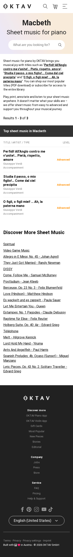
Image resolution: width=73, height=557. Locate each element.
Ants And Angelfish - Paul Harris (25, 350)
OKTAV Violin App (36, 420)
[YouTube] (44, 510)
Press (36, 467)
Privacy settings (32, 540)
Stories (36, 441)
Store (36, 472)
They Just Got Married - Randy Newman (31, 263)
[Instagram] (36, 510)
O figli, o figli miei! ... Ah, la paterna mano (23, 204)
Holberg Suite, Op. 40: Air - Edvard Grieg (31, 325)
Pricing (37, 493)
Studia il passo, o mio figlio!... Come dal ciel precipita (19, 181)
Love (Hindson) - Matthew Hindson (28, 294)
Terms (7, 540)
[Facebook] (22, 510)
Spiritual (9, 244)
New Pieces (36, 436)
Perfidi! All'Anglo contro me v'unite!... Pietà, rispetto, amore (24, 156)
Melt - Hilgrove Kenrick (19, 337)
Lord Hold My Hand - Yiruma (23, 343)
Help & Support (36, 498)
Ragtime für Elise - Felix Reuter (25, 319)
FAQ (36, 488)
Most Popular (36, 431)
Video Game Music (16, 250)
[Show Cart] (55, 6)
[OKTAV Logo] (17, 6)
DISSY (7, 269)
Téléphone (10, 331)
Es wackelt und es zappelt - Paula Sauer (32, 300)
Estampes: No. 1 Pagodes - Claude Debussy (34, 312)
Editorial (36, 447)
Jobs (36, 462)
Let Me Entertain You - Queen (24, 306)
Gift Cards (36, 426)
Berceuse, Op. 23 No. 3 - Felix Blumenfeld (32, 288)
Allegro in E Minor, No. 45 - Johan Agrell (31, 257)
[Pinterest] (29, 510)
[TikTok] (50, 510)
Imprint (47, 540)
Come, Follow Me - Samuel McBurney (30, 275)
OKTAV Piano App (36, 415)
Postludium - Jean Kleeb (20, 282)
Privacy (17, 540)
